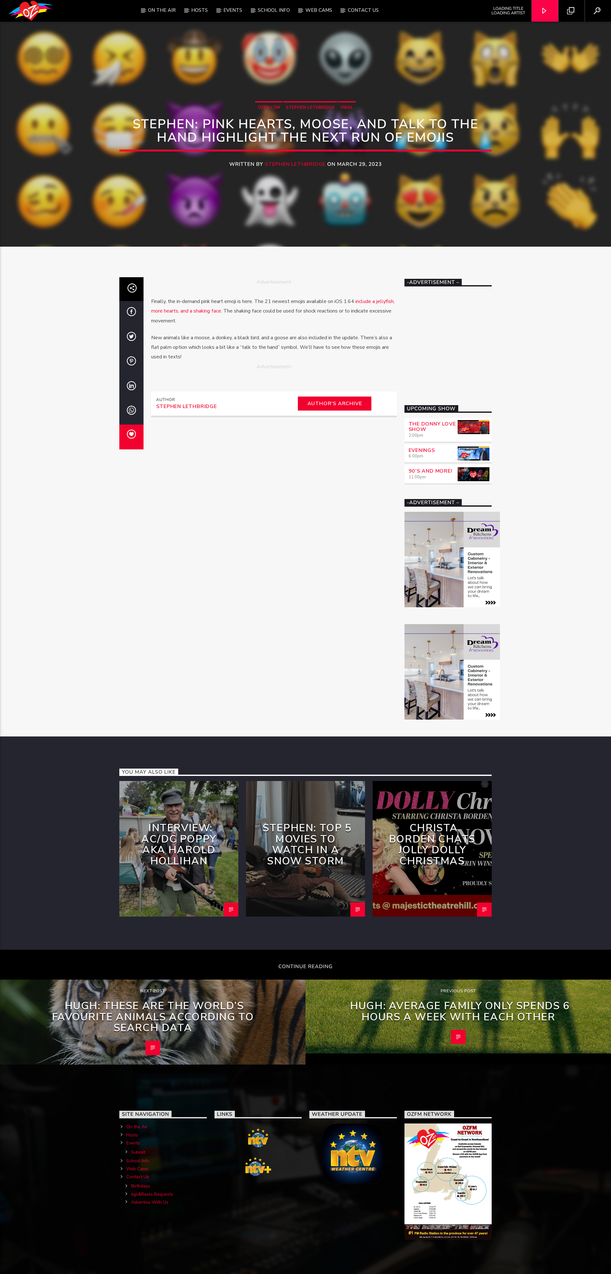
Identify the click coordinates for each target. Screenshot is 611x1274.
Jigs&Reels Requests (152, 1194)
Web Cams (319, 10)
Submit (138, 1152)
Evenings (422, 450)
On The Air (162, 10)
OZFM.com (269, 107)
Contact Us (363, 10)
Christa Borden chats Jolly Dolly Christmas (432, 844)
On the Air (136, 1127)
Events (232, 10)
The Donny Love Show (432, 426)
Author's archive (334, 403)
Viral (347, 107)
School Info (274, 10)
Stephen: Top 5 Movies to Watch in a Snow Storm (307, 844)
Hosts (199, 10)
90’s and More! (431, 471)
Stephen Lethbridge (310, 107)
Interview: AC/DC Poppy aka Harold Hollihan (178, 844)
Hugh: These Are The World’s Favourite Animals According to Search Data (153, 1017)
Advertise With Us (149, 1202)
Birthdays (140, 1186)
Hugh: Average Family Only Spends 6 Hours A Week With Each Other (459, 1011)
